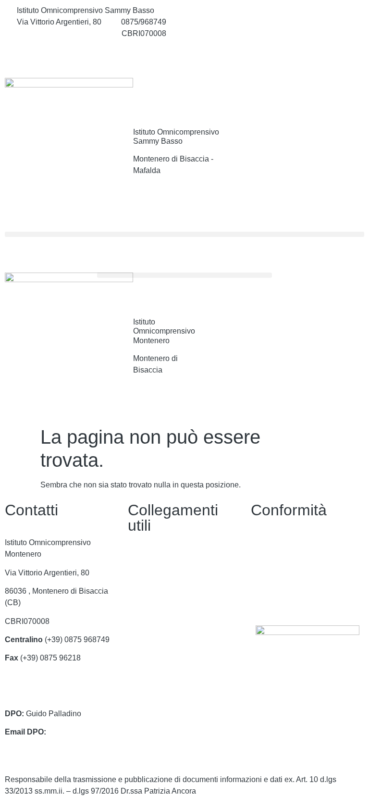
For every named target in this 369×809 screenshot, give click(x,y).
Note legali (269, 579)
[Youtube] (307, 53)
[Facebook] (307, 10)
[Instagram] (307, 31)
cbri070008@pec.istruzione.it (54, 695)
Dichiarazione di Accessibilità (301, 561)
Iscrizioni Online (155, 614)
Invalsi (139, 669)
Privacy (263, 542)
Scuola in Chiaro (156, 650)
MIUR (138, 595)
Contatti (141, 558)
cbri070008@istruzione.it (59, 33)
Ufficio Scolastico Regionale (176, 632)
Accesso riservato (281, 598)
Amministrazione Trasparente (178, 577)
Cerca (335, 97)
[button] (184, 234)
